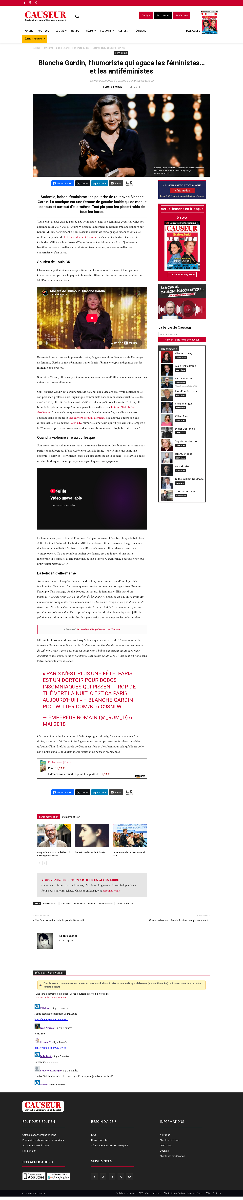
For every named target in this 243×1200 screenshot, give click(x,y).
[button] (77, 16)
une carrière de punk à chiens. (87, 417)
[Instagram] (103, 1176)
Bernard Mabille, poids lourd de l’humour (99, 629)
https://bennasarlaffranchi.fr (186, 386)
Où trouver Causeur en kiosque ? (109, 1145)
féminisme (66, 903)
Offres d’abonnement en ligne (39, 1134)
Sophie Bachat (112, 86)
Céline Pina (181, 416)
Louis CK (75, 423)
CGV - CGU (166, 1145)
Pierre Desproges (125, 903)
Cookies (164, 1150)
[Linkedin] (112, 1176)
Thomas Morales (185, 491)
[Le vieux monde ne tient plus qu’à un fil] (130, 835)
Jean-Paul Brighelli (186, 391)
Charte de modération (172, 1156)
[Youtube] (129, 1176)
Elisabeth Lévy (183, 353)
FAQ (93, 1134)
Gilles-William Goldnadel (189, 478)
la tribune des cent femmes (79, 237)
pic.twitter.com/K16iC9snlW (82, 706)
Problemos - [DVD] (60, 762)
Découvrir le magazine (182, 274)
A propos (165, 1134)
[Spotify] (30, 2)
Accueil (36, 47)
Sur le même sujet (48, 817)
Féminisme (48, 47)
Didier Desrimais (185, 428)
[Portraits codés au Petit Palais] (92, 835)
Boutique (44, 2)
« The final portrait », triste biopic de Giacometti (58, 920)
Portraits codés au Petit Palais (90, 852)
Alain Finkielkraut (185, 365)
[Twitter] (35, 2)
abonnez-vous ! (112, 890)
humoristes (79, 903)
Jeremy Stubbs (183, 453)
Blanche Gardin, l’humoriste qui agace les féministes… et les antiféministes (121, 67)
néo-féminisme (106, 903)
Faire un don (29, 1150)
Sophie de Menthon (186, 441)
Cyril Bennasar (183, 378)
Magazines (193, 30)
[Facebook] (24, 2)
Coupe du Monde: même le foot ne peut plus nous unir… (179, 920)
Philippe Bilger (183, 403)
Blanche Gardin (50, 903)
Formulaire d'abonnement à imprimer (43, 1140)
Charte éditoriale (169, 1140)
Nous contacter (100, 1140)
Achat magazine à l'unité (35, 1145)
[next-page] (44, 863)
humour (92, 903)
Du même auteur (71, 817)
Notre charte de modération (51, 997)
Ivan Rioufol (182, 466)
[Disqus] (121, 1043)
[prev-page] (39, 863)
